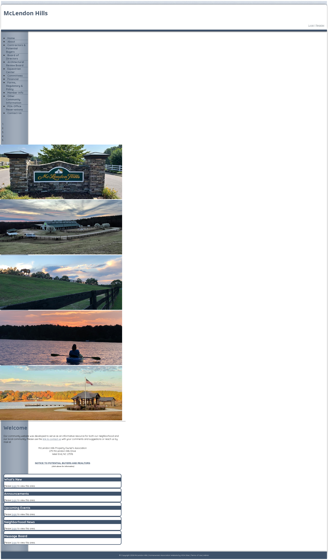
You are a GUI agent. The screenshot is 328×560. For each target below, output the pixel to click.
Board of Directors (12, 57)
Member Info (15, 92)
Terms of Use (196, 555)
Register (320, 25)
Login (311, 25)
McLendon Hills (141, 555)
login (14, 486)
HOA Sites (185, 555)
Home (11, 38)
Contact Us (14, 113)
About (11, 41)
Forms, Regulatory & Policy (14, 86)
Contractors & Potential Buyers (16, 48)
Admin (206, 555)
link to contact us (52, 439)
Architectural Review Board (15, 63)
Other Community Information (13, 99)
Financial (13, 79)
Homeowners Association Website (163, 555)
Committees (15, 75)
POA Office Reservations (14, 108)
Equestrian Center (13, 70)
